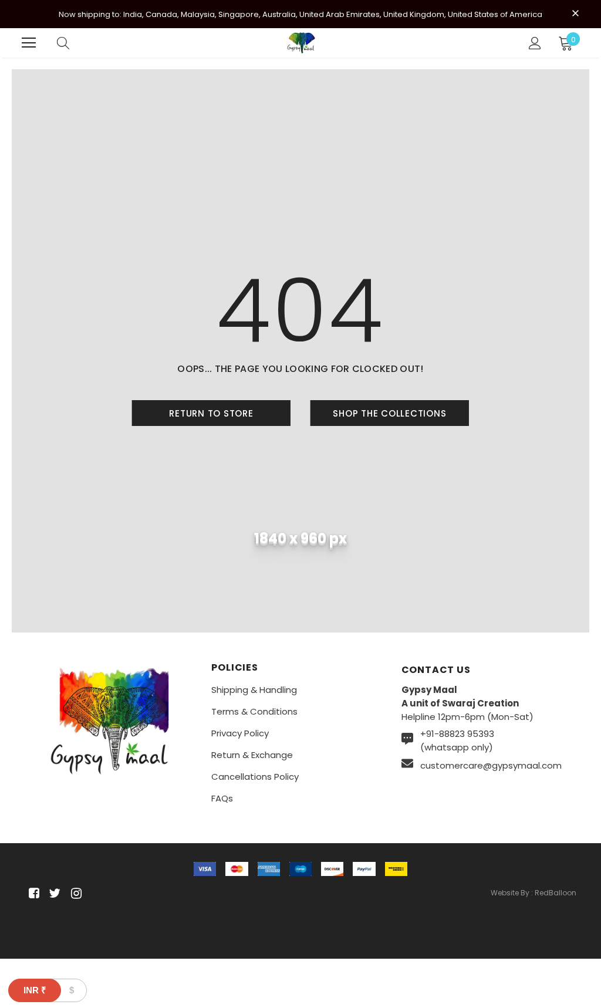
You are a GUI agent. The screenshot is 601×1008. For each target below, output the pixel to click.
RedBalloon (555, 893)
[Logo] (302, 43)
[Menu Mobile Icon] (29, 43)
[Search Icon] (63, 43)
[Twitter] (53, 894)
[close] (575, 13)
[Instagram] (74, 894)
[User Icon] (535, 43)
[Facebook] (32, 894)
